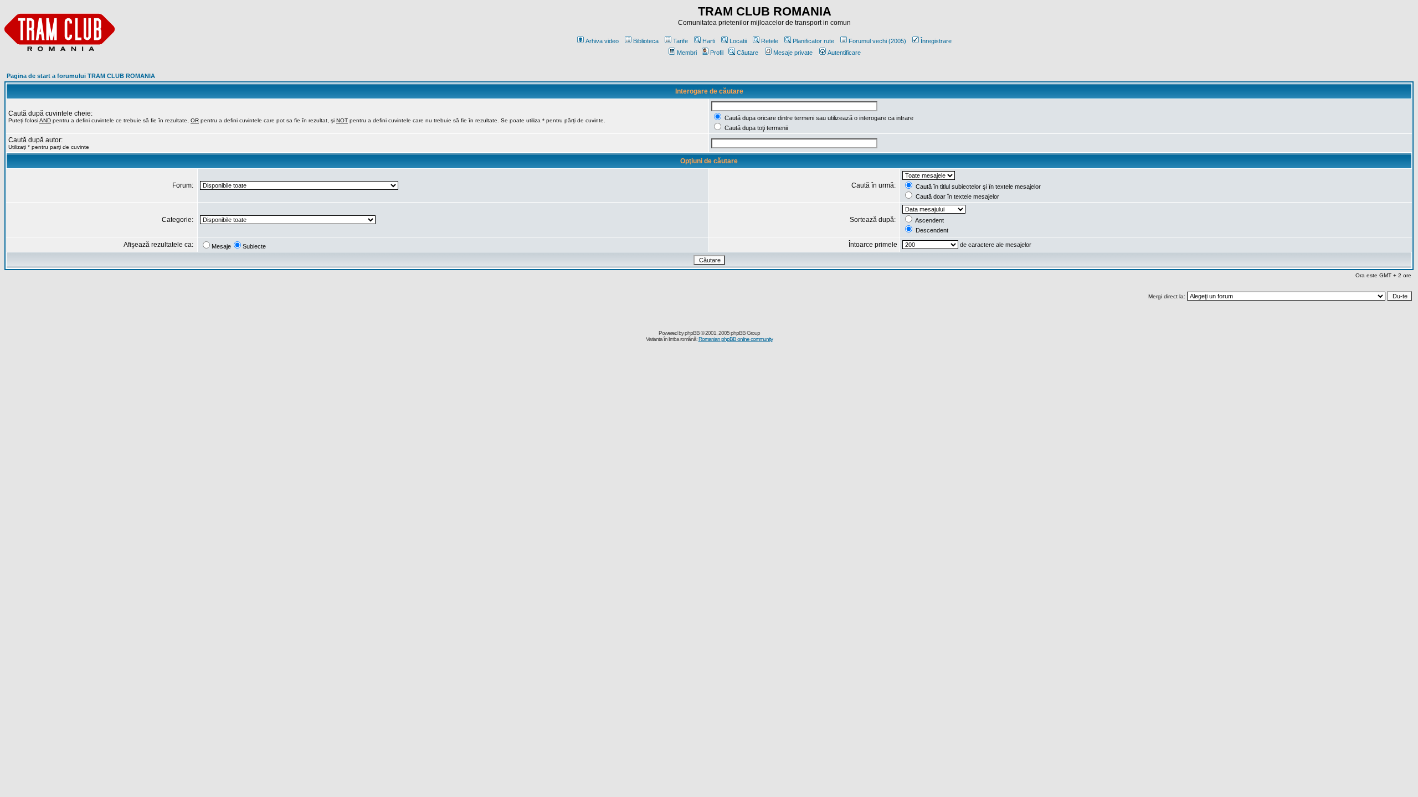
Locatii (738, 41)
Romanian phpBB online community (735, 339)
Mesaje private (793, 52)
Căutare (747, 52)
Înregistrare (936, 41)
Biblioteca (646, 41)
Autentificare (844, 52)
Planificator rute (813, 41)
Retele (769, 41)
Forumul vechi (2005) (877, 41)
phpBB (692, 333)
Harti (708, 41)
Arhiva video (602, 41)
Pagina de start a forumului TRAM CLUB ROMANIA (81, 76)
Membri (687, 52)
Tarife (680, 41)
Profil (716, 52)
